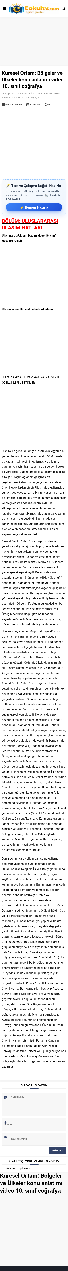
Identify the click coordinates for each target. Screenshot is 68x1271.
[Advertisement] (34, 143)
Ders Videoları (20, 93)
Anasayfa (6, 93)
